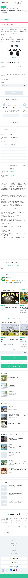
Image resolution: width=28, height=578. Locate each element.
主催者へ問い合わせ (14, 358)
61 (21, 280)
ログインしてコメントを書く (14, 265)
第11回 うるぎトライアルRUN (14, 423)
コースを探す (20, 532)
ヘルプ (14, 538)
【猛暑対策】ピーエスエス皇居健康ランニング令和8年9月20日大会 (17, 439)
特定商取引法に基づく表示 (14, 553)
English (15, 2)
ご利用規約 (14, 545)
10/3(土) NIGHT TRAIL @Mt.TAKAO (9, 307)
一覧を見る (23, 289)
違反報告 (25, 352)
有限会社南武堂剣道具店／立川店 (15, 493)
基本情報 (4, 575)
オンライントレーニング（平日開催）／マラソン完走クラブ (17, 447)
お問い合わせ (14, 540)
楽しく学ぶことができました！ (9, 107)
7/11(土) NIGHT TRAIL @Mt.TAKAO (9, 115)
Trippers (8, 277)
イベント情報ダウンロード (14, 366)
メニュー (25, 3)
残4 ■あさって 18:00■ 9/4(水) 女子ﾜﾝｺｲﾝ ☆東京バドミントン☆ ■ (17, 470)
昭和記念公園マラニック (13, 377)
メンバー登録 (11, 454)
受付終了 (22, 575)
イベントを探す (7, 526)
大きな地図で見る (23, 255)
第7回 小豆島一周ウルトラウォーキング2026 (17, 415)
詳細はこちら (12, 171)
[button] (12, 57)
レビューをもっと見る (14, 122)
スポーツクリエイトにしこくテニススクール (17, 501)
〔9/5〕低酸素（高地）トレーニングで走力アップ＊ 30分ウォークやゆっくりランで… (17, 462)
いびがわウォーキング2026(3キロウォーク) (17, 407)
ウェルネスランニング (12, 385)
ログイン (21, 3)
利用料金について (14, 543)
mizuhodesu (9, 103)
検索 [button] (18, 3)
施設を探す (7, 532)
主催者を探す (20, 526)
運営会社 (14, 550)
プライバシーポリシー (14, 548)
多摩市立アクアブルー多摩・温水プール (16, 485)
